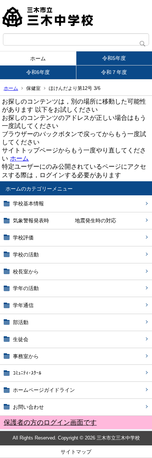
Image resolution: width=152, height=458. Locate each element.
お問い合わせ (28, 407)
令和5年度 (114, 58)
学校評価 (23, 237)
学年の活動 (26, 288)
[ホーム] (76, 17)
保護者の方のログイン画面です (50, 422)
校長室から (26, 272)
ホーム (38, 58)
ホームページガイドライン (44, 390)
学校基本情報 (28, 203)
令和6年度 (38, 72)
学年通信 (23, 305)
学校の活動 (26, 254)
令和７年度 (114, 72)
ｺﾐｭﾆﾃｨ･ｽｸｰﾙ (27, 373)
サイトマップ (76, 452)
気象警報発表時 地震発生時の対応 (64, 220)
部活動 (20, 322)
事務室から (26, 356)
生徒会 (20, 339)
